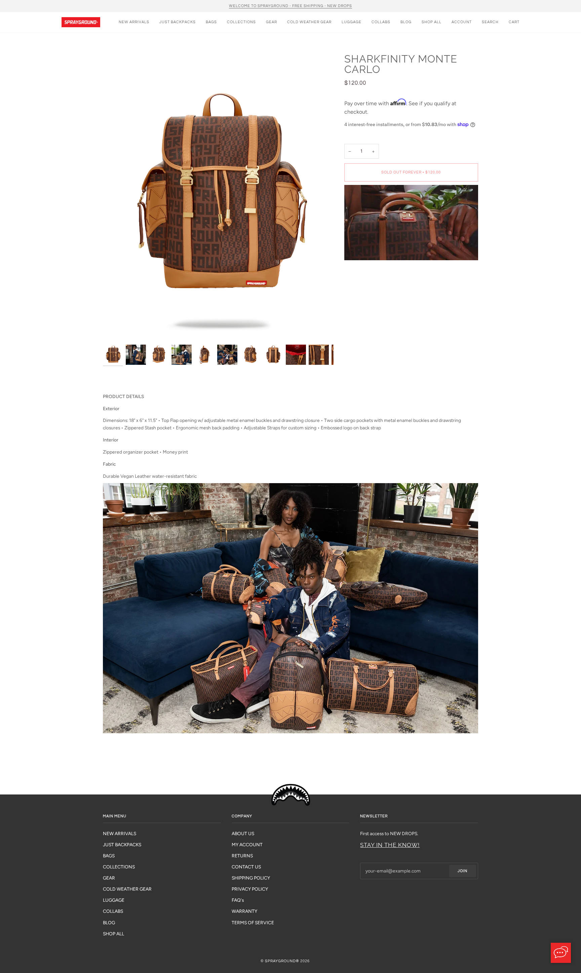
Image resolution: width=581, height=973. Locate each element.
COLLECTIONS (119, 866)
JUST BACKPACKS (122, 844)
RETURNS (242, 855)
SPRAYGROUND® (282, 961)
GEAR (109, 878)
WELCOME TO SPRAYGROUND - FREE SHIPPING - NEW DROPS (290, 6)
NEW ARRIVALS (119, 833)
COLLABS (113, 911)
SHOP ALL (113, 933)
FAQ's (238, 900)
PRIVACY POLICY (250, 889)
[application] (560, 952)
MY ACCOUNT (247, 844)
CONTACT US (246, 866)
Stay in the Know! (390, 845)
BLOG (109, 922)
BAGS (109, 855)
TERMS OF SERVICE (253, 922)
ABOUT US (243, 833)
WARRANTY (244, 911)
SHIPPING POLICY (251, 878)
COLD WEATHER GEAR (127, 889)
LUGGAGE (113, 900)
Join (462, 871)
